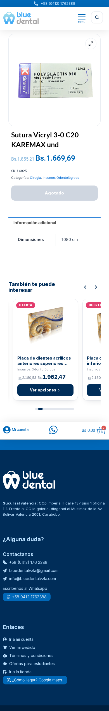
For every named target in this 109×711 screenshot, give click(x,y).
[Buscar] (97, 17)
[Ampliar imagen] (90, 43)
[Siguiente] (96, 287)
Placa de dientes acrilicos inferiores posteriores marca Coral (44, 361)
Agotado (54, 193)
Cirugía (35, 178)
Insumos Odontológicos (61, 178)
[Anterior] (85, 287)
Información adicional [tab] (34, 222)
